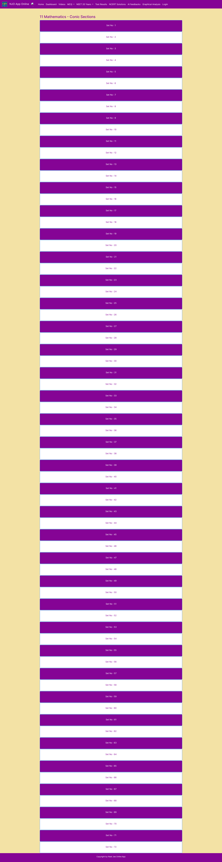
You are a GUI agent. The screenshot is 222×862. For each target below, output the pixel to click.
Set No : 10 (111, 129)
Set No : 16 (111, 199)
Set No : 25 (111, 303)
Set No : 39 (111, 465)
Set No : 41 (111, 488)
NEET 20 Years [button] (84, 4)
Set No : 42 (111, 499)
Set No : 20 (111, 245)
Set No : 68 (111, 800)
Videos (62, 4)
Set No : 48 (111, 569)
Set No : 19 (111, 233)
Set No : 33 (111, 395)
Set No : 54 (111, 638)
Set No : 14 (111, 175)
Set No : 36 (111, 430)
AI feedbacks (134, 4)
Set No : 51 (111, 604)
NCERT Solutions (117, 4)
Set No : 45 (111, 534)
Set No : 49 (111, 580)
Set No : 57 (111, 673)
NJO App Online (18, 4)
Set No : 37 (111, 442)
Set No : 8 (111, 106)
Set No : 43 (111, 511)
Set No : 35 (111, 418)
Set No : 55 (111, 650)
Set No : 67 (111, 789)
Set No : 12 (111, 152)
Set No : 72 (111, 847)
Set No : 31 (111, 372)
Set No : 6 (111, 83)
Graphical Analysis (151, 4)
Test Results (101, 4)
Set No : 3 (111, 48)
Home (41, 4)
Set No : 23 (111, 280)
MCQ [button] (70, 4)
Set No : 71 (111, 835)
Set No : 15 (111, 187)
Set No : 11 (111, 141)
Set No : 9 (111, 118)
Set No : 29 (111, 349)
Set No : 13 (111, 164)
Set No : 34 (111, 407)
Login (165, 4)
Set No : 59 (111, 696)
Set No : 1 (111, 25)
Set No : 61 (111, 719)
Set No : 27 (111, 326)
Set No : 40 (111, 476)
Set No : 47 (111, 557)
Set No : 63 (111, 742)
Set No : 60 (111, 708)
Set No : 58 (111, 685)
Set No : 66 (111, 777)
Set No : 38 (111, 453)
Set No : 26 (111, 314)
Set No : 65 (111, 766)
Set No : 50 (111, 592)
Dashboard (51, 4)
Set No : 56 (111, 661)
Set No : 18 (111, 222)
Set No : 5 (111, 71)
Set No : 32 (111, 384)
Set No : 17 (111, 210)
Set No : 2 (111, 37)
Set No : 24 (111, 291)
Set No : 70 (111, 823)
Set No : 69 (111, 812)
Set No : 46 (111, 546)
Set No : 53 (111, 627)
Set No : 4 (111, 60)
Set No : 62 (111, 731)
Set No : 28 (111, 337)
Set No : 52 (111, 615)
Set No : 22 (111, 268)
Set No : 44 (111, 523)
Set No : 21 (111, 256)
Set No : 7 (111, 94)
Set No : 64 (111, 754)
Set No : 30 (111, 361)
